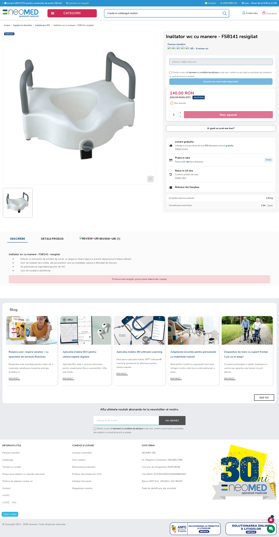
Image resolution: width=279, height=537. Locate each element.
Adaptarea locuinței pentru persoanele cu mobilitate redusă (193, 354)
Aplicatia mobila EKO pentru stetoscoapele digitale (79, 354)
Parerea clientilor (11, 452)
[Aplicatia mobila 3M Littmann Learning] (139, 330)
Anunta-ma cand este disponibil (220, 81)
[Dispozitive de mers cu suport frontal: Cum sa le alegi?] (247, 330)
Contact (211, 3)
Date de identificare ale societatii (159, 488)
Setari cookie (10, 514)
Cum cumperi (78, 459)
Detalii (268, 160)
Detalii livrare (181, 149)
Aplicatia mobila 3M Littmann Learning (139, 352)
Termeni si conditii (11, 467)
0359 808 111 (229, 3)
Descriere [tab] (17, 239)
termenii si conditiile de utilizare (204, 72)
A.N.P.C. (6, 495)
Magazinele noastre (82, 488)
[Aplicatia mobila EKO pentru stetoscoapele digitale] (85, 330)
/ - (199, 48)
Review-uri (109, 239)
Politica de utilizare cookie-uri (17, 481)
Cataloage (7, 459)
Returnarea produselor (84, 467)
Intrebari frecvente (81, 481)
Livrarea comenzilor (82, 452)
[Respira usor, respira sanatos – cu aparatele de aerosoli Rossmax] (31, 330)
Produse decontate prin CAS (86, 474)
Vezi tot (264, 397)
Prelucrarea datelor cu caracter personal (23, 474)
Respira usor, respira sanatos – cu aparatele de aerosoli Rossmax (28, 354)
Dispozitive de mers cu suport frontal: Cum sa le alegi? (246, 354)
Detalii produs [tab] (52, 239)
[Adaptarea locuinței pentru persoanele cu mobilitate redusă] (193, 330)
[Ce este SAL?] (195, 528)
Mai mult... (14, 378)
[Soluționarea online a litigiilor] (251, 528)
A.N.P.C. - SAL (9, 502)
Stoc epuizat (228, 115)
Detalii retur (180, 178)
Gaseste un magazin (78, 3)
